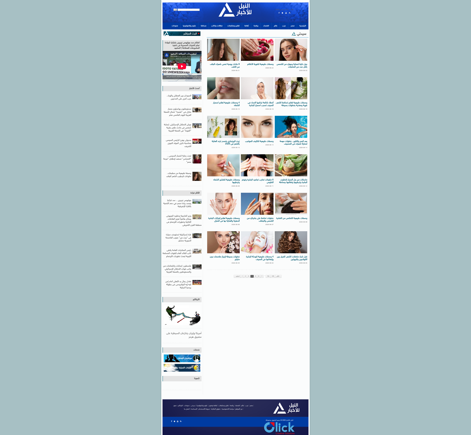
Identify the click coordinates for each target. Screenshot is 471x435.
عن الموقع (239, 409)
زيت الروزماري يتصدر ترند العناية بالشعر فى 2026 (226, 142)
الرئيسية (302, 26)
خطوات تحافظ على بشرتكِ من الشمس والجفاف (260, 219)
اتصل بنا (187, 409)
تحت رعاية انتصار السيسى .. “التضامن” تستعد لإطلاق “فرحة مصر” (177, 159)
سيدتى (193, 406)
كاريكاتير (196, 299)
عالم (275, 26)
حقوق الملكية (215, 409)
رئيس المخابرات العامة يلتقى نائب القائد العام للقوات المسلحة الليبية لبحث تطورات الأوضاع (177, 253)
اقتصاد (266, 26)
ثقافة (246, 26)
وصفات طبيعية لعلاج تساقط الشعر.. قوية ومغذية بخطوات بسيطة (291, 104)
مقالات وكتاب (216, 26)
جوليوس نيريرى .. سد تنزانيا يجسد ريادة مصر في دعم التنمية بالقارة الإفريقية (177, 203)
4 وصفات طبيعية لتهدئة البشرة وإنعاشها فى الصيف (260, 258)
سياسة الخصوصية (228, 409)
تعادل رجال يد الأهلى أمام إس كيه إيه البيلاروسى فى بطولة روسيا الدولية (178, 284)
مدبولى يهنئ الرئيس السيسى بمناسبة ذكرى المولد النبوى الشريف (178, 143)
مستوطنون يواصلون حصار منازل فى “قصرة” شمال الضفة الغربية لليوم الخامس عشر (177, 112)
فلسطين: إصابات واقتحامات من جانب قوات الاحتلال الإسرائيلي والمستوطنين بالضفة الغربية (177, 269)
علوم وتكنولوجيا (189, 26)
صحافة (203, 26)
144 (268, 276)
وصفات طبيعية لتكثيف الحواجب (259, 141)
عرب (284, 26)
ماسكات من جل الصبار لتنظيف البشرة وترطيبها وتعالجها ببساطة (293, 181)
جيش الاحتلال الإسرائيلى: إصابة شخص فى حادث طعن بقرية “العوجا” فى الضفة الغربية (177, 127)
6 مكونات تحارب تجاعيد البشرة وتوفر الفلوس (258, 181)
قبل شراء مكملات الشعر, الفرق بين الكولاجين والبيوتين (292, 258)
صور (174, 406)
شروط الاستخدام (204, 409)
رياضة (256, 26)
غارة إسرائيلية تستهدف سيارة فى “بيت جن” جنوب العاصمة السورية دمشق (178, 237)
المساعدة (194, 409)
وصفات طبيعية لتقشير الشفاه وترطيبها (226, 181)
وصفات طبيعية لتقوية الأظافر (260, 64)
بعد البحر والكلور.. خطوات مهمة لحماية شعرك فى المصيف (293, 142)
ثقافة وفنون (213, 406)
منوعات (175, 26)
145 (273, 276)
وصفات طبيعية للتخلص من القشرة (291, 218)
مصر (292, 26)
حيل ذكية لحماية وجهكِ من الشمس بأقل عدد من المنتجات (292, 65)
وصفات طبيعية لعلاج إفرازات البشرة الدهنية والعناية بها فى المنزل (224, 219)
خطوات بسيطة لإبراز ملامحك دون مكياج (225, 258)
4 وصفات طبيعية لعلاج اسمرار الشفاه (226, 104)
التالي (277, 276)
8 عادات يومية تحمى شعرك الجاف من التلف (225, 65)
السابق (237, 276)
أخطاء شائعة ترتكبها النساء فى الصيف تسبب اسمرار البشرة (261, 104)
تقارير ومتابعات (233, 26)
